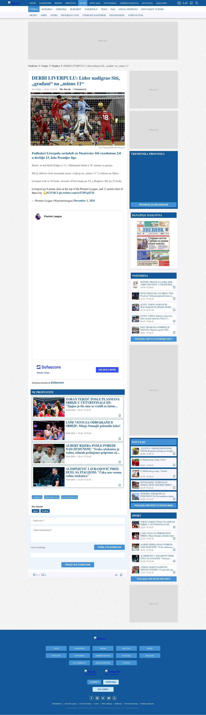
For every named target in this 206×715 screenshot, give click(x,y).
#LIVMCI (52, 193)
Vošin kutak (135, 15)
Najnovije (45, 3)
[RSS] (114, 698)
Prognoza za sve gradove (153, 205)
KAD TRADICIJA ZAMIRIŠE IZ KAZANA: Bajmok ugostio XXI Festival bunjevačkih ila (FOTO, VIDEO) (154, 330)
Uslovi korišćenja (38, 547)
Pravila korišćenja (131, 703)
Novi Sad (95, 3)
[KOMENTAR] (42, 575)
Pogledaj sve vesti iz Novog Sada (154, 505)
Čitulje (126, 663)
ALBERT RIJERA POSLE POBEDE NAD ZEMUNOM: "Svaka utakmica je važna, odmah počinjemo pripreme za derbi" (77, 453)
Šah (113, 9)
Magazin (161, 3)
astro (53, 15)
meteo (33, 15)
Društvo (70, 3)
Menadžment (57, 703)
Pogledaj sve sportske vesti (153, 579)
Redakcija (118, 703)
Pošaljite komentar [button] (109, 547)
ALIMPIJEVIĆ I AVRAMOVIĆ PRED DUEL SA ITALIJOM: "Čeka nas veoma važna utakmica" (77, 477)
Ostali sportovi (128, 9)
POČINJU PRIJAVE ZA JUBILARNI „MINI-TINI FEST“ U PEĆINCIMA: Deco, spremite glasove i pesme (154, 285)
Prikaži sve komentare (77, 565)
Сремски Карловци (94, 15)
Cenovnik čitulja (85, 703)
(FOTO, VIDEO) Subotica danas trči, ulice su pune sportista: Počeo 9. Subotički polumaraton (154, 319)
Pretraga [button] (197, 3)
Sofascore (57, 382)
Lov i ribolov (79, 663)
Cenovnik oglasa (70, 703)
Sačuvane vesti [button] (191, 3)
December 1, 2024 (84, 200)
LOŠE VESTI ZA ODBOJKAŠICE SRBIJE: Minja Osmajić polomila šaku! (77, 430)
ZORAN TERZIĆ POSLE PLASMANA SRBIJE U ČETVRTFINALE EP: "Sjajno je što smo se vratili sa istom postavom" (77, 407)
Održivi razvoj (129, 3)
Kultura (147, 3)
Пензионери (116, 15)
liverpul (37, 497)
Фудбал (56, 65)
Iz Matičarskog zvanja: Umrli (154, 462)
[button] (179, 3)
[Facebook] (91, 698)
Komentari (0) (80, 89)
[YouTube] (109, 698)
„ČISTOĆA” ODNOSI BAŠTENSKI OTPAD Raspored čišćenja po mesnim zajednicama (154, 451)
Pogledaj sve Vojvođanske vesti (154, 339)
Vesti (32, 3)
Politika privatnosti (147, 703)
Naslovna (33, 65)
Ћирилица (111, 682)
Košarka (47, 9)
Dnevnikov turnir (152, 9)
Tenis (104, 9)
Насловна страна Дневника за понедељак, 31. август (154, 243)
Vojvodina (110, 3)
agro (44, 15)
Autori (96, 703)
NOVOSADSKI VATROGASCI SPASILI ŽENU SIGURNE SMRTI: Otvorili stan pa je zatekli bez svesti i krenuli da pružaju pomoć (154, 485)
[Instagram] (97, 698)
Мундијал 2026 (70, 15)
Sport (82, 3)
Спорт (44, 65)
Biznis (58, 3)
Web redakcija (107, 703)
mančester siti (69, 497)
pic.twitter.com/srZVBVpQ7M (76, 193)
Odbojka (61, 9)
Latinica (94, 682)
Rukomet (75, 9)
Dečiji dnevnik (103, 663)
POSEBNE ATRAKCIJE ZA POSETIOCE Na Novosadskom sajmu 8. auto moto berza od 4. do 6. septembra (154, 496)
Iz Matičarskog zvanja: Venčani (154, 474)
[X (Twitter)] (103, 698)
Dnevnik (67, 89)
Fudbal (33, 9)
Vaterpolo (90, 9)
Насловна (103, 689)
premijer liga (52, 497)
